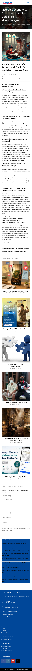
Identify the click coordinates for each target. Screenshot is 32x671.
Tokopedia (5, 632)
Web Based (5, 619)
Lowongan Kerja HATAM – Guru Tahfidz (16, 329)
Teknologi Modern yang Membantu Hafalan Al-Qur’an (15, 477)
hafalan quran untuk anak (13, 248)
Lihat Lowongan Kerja (7, 639)
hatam (21, 248)
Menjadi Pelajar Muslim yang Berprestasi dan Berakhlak (14, 562)
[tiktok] (18, 661)
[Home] (2, 24)
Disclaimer (5, 648)
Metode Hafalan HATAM (10, 79)
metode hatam (11, 251)
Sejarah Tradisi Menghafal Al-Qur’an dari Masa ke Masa (16, 439)
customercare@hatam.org (11, 607)
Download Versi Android (8, 614)
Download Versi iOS (7, 616)
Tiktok (4, 628)
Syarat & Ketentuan (7, 650)
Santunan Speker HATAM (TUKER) (16, 402)
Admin (23, 79)
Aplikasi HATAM (11, 209)
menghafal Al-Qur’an (7, 211)
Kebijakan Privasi (7, 646)
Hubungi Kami (6, 653)
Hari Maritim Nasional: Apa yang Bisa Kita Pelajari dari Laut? (15, 548)
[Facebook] (3, 661)
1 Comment (18, 77)
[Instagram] (8, 661)
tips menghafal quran (20, 251)
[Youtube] (13, 661)
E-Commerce (6, 626)
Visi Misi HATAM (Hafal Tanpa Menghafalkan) (16, 365)
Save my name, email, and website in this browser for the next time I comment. (16, 529)
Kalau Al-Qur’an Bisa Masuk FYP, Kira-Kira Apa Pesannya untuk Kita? (16, 292)
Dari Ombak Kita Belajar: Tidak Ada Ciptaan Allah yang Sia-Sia (16, 550)
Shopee (4, 630)
